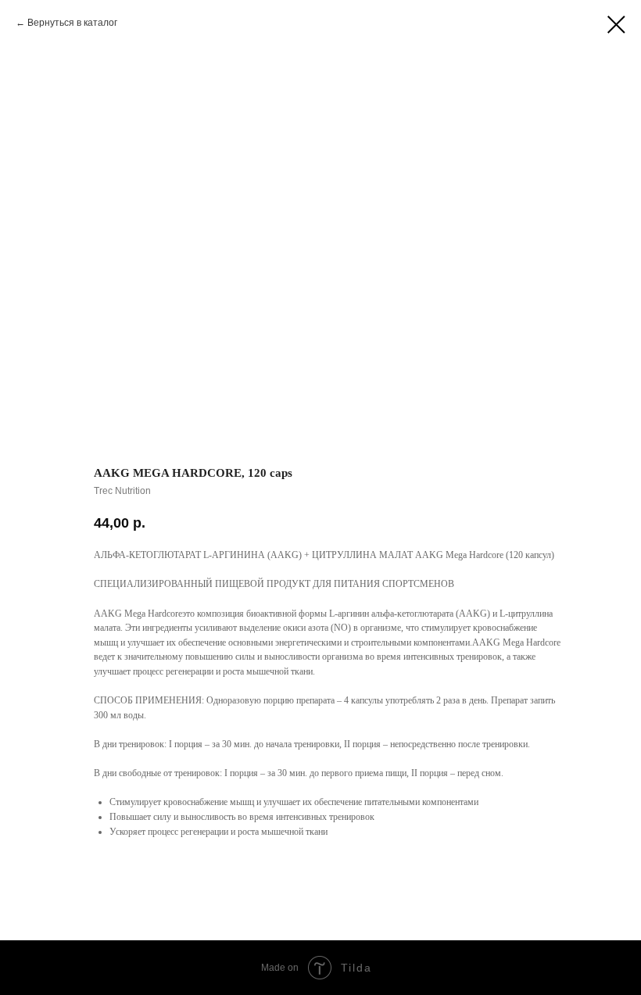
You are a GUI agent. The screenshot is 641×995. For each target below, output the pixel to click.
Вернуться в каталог (72, 22)
